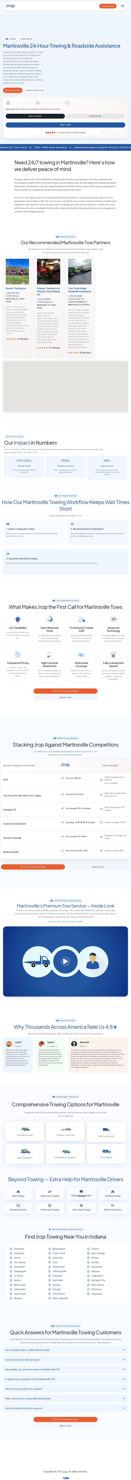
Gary (55, 1262)
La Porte (18, 1276)
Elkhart (17, 1257)
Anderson (19, 1249)
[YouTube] (68, 1478)
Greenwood (59, 1267)
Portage (57, 1289)
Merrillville (58, 1280)
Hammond (96, 1267)
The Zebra (113, 783)
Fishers (95, 1257)
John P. (18, 1042)
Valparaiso (96, 1294)
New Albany (97, 1285)
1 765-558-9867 (75, 296)
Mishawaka (20, 1285)
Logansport (97, 1276)
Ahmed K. (85, 1042)
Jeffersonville (59, 1271)
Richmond (96, 1289)
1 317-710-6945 (44, 299)
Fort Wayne (20, 1262)
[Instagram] (65, 1478)
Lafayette (57, 1276)
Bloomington (59, 1249)
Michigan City (98, 1280)
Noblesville (19, 1289)
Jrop (65, 1471)
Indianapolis (20, 1271)
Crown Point (59, 1253)
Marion (17, 1280)
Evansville (58, 1257)
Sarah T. (51, 1042)
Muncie (56, 1285)
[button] (65, 961)
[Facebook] (63, 1478)
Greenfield (19, 1267)
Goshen (95, 1262)
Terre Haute (59, 1294)
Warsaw (18, 1298)
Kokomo (95, 1271)
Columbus (19, 1253)
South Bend (20, 1294)
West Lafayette (60, 1298)
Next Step (65, 125)
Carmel (95, 1249)
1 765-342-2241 (12, 293)
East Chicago (98, 1253)
